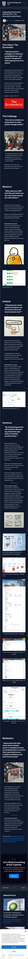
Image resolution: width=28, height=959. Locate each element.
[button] (25, 931)
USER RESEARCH (16, 840)
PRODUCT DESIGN (7, 919)
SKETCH (9, 840)
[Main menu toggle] (24, 3)
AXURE (13, 836)
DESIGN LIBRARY (19, 836)
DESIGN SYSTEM (6, 838)
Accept (14, 947)
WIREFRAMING (11, 841)
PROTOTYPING (16, 838)
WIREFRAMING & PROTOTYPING (11, 921)
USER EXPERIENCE (17, 919)
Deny (14, 951)
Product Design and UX (14, 3)
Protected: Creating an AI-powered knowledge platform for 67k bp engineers (13, 915)
